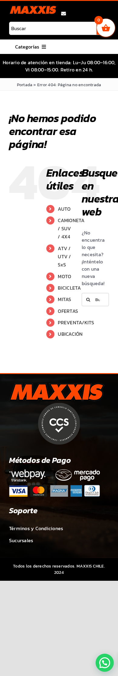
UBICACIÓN (70, 334)
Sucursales (21, 540)
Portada (25, 85)
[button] (105, 663)
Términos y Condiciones (36, 528)
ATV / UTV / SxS (64, 256)
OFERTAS (68, 311)
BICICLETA (69, 287)
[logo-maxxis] (33, 7)
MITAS (64, 299)
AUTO (64, 208)
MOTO (64, 276)
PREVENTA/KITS (76, 322)
